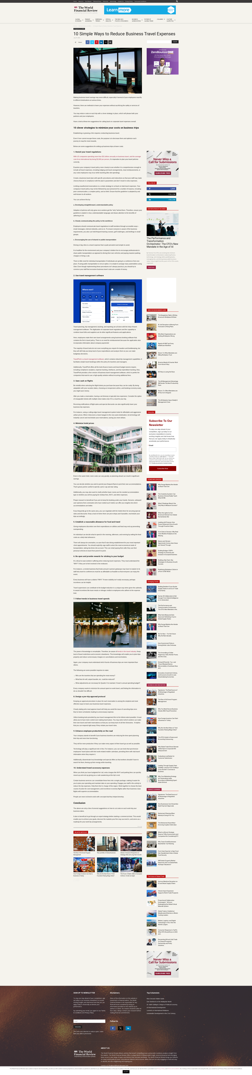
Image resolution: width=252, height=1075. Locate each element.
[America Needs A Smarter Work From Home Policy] (152, 364)
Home (75, 1)
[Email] (106, 42)
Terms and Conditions (140, 1)
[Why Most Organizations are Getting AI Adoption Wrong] (152, 336)
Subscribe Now (162, 468)
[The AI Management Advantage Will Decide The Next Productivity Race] (152, 383)
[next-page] (78, 880)
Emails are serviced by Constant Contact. (162, 463)
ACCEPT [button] (126, 1071)
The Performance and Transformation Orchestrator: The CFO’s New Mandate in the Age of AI (162, 242)
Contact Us (120, 1)
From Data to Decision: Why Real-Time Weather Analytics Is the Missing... (168, 533)
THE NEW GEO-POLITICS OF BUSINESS (121, 20)
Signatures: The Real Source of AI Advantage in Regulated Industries (167, 692)
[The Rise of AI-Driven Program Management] (84, 843)
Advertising (113, 1)
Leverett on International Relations (158, 1010)
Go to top (140, 826)
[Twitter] (92, 42)
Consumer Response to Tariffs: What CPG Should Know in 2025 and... (167, 932)
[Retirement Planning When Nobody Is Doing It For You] (152, 815)
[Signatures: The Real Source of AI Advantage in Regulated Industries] (152, 692)
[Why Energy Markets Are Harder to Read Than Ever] (152, 487)
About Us (81, 1)
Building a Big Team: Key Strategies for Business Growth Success (167, 562)
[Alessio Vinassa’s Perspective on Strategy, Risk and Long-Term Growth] (131, 843)
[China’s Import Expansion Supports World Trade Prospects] (152, 893)
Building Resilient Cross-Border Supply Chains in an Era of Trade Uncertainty (168, 588)
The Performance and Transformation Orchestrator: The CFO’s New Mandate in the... (168, 607)
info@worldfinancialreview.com (118, 1065)
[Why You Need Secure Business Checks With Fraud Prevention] (152, 711)
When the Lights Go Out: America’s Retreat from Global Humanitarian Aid (167, 515)
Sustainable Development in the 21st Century (161, 1013)
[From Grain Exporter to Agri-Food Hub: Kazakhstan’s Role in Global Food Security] (152, 853)
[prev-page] (74, 880)
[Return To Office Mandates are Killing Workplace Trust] (152, 355)
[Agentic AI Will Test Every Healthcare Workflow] (152, 346)
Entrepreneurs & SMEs (85, 26)
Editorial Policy (97, 1)
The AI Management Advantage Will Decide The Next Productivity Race (168, 383)
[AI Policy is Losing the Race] (152, 374)
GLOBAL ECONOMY (78, 20)
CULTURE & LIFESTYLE (170, 20)
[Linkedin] (101, 42)
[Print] (110, 42)
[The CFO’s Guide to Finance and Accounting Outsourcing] (152, 739)
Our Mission (88, 1)
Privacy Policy (129, 1)
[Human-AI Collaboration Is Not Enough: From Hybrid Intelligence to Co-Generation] (152, 598)
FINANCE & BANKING (88, 20)
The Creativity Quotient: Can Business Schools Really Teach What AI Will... (167, 496)
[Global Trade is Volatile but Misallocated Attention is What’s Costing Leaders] (152, 913)
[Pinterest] (97, 42)
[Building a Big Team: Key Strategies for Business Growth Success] (152, 562)
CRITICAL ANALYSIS (108, 20)
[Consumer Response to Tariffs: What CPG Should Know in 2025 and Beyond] (152, 932)
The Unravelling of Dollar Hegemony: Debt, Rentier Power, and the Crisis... (168, 654)
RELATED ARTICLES (81, 832)
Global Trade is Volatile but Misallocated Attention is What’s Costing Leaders (168, 913)
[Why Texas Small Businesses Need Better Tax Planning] (152, 844)
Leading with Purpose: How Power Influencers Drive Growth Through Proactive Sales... (168, 524)
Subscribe (105, 1)
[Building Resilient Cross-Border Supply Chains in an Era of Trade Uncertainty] (152, 589)
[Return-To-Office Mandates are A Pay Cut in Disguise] (152, 393)
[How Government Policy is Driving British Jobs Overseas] (152, 645)
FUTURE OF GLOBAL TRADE (148, 20)
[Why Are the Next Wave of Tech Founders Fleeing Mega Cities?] (107, 864)
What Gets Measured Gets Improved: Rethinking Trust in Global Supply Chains (167, 617)
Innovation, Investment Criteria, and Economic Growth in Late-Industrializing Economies (167, 675)
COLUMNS (160, 19)
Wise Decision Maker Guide (155, 999)
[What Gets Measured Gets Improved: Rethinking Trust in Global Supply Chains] (152, 617)
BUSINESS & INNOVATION (136, 20)
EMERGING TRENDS (98, 20)
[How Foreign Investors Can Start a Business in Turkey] (84, 864)
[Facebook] (88, 42)
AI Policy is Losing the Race (166, 372)
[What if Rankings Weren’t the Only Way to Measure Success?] (152, 505)
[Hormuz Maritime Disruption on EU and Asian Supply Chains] (152, 883)
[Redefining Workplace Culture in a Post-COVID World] (152, 572)
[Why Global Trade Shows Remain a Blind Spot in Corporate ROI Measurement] (152, 749)
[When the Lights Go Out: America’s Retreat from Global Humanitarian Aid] (152, 515)
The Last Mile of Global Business (106, 853)
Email (151, 445)
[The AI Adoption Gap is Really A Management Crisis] (152, 402)
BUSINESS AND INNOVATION (156, 685)
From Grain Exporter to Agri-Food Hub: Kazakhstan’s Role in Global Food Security (168, 853)
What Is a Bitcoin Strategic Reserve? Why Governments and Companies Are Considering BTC (168, 834)
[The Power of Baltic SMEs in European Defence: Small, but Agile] (131, 864)
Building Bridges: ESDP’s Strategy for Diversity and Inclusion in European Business (167, 552)
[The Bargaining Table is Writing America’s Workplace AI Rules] (152, 317)
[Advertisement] (161, 290)
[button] (177, 1)
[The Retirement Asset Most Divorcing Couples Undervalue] (152, 825)
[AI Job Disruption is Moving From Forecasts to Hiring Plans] (152, 327)
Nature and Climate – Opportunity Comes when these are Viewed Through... (168, 543)
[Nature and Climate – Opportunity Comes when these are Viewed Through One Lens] (152, 543)
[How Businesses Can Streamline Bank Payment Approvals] (152, 806)
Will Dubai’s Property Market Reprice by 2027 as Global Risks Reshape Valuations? (167, 862)
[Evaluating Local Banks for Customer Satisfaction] (152, 758)
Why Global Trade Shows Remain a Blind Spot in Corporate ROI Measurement (168, 748)
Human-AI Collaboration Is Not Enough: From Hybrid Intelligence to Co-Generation (168, 598)
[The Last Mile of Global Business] (107, 843)
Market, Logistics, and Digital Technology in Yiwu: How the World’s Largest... (167, 922)
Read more (151, 267)
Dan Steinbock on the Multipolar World (159, 1002)
